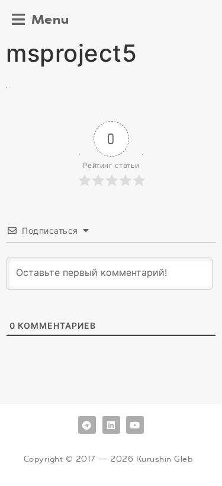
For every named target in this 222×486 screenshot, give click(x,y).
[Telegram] (87, 425)
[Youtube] (135, 425)
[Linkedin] (111, 425)
